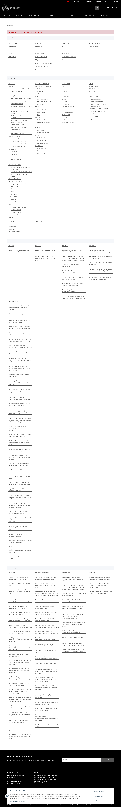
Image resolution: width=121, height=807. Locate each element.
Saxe (38, 114)
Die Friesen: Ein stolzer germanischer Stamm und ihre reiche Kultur (20, 315)
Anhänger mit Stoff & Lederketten (21, 144)
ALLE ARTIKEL (40, 221)
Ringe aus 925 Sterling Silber (19, 207)
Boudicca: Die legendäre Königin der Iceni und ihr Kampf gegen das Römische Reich (19, 428)
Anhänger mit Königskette (18, 139)
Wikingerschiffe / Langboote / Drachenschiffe (19, 128)
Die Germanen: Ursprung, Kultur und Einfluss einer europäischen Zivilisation (20, 334)
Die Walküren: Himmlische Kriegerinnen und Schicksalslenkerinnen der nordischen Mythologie (20, 549)
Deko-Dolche (41, 112)
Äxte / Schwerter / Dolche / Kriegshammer (18, 95)
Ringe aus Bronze (16, 209)
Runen (13, 109)
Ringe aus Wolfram (16, 215)
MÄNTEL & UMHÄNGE (68, 122)
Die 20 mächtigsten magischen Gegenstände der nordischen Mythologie (18, 528)
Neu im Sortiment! (88, 15)
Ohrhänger (14, 199)
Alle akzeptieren (99, 791)
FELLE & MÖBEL (93, 86)
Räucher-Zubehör (96, 99)
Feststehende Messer (43, 122)
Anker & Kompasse (16, 91)
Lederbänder (14, 186)
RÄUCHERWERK (93, 96)
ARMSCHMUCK (13, 149)
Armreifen (14, 154)
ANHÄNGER (12, 86)
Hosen (66, 94)
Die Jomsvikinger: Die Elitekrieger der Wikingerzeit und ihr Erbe (19, 404)
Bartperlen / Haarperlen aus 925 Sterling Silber (20, 168)
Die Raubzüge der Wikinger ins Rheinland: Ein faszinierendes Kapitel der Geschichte (20, 368)
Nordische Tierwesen (17, 103)
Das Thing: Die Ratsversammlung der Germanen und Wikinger (20, 321)
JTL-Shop (112, 804)
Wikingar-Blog (78, 1)
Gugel (66, 109)
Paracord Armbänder (17, 162)
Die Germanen (66, 573)
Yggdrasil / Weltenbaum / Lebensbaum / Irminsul (18, 132)
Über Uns (38, 43)
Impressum (13, 801)
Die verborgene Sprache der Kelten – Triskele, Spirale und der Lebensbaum (73, 251)
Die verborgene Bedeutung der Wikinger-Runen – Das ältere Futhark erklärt (46, 258)
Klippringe (12, 229)
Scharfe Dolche (41, 109)
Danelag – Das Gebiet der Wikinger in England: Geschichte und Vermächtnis (20, 340)
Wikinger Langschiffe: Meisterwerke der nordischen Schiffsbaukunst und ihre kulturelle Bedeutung (20, 420)
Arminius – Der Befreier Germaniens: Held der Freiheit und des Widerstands (20, 327)
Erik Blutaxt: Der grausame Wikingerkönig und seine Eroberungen (20, 398)
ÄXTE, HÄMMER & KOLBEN (43, 86)
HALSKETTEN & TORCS (15, 181)
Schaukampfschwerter (44, 102)
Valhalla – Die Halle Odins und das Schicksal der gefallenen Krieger (19, 251)
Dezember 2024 (13, 301)
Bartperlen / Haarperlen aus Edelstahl (19, 175)
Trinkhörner (94, 114)
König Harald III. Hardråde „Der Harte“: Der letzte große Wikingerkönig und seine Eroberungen (20, 412)
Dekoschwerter (41, 104)
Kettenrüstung (41, 148)
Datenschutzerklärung (37, 760)
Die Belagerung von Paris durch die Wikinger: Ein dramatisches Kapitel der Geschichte (20, 360)
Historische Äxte (42, 89)
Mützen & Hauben (69, 112)
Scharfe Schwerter (42, 99)
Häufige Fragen (39, 53)
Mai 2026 (38, 245)
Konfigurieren (99, 796)
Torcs (12, 191)
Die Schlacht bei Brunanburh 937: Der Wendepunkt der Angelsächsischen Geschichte (20, 391)
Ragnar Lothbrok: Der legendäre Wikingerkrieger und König (18, 512)
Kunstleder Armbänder (17, 157)
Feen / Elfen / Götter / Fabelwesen (21, 98)
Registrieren (88, 1)
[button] (104, 8)
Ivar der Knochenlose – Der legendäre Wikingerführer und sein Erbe (20, 353)
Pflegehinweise (39, 60)
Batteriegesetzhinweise (69, 56)
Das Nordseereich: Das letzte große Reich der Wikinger (19, 375)
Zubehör (66, 104)
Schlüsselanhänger (14, 232)
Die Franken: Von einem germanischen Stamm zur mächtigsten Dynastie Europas (100, 271)
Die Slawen (11, 730)
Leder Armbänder (16, 159)
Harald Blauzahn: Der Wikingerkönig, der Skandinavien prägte (19, 450)
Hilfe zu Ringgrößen (41, 56)
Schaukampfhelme (42, 143)
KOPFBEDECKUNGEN (68, 107)
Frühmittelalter (41, 138)
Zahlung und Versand (41, 66)
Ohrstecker (14, 202)
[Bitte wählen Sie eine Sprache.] (69, 1)
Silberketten (14, 189)
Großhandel (114, 1)
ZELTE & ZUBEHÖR (94, 116)
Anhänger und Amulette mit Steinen (21, 89)
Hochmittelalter (42, 140)
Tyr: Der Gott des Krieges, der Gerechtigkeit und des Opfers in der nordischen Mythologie (19, 505)
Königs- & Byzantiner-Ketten (19, 184)
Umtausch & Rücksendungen (43, 63)
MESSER (37, 117)
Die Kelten (92, 573)
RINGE (10, 204)
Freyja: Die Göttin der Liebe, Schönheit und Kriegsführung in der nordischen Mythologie (20, 519)
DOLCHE (37, 107)
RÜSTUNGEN (39, 145)
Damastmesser (41, 125)
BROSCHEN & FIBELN (15, 178)
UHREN (11, 217)
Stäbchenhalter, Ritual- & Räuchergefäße (98, 105)
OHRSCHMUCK (13, 197)
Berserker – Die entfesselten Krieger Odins (46, 251)
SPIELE (91, 119)
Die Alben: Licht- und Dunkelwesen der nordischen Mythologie (20, 535)
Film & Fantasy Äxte (43, 94)
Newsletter (38, 70)
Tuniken (66, 96)
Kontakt (106, 1)
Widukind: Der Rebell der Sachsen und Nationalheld (100, 263)
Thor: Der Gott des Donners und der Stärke (19, 477)
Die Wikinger (12, 573)
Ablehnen (99, 800)
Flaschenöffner (13, 224)
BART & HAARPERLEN (15, 164)
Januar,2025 (92, 245)
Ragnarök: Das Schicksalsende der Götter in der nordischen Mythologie (19, 483)
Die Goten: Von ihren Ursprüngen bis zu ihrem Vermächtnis (100, 257)
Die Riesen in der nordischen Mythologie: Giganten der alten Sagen (100, 251)
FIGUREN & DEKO (94, 89)
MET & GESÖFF (93, 94)
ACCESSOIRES (66, 114)
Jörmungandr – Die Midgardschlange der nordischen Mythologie (73, 284)
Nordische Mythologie (42, 573)
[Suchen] (97, 8)
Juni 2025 (64, 245)
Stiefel (66, 102)
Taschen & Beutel (69, 120)
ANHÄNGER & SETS (14, 136)
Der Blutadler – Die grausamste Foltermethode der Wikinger (71, 272)
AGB (63, 47)
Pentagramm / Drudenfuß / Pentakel (21, 106)
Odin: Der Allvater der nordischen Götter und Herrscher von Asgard (19, 464)
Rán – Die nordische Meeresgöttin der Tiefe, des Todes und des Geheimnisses (73, 297)
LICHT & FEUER (93, 91)
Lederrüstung (41, 151)
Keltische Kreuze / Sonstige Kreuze (21, 101)
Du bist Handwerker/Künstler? (44, 50)
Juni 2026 (11, 245)
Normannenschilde (43, 133)
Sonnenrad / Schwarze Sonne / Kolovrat (20, 112)
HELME (37, 135)
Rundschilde (41, 130)
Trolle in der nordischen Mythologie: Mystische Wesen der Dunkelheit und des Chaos (20, 497)
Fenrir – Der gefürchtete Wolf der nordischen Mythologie (72, 291)
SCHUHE (64, 99)
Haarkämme (12, 226)
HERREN (64, 91)
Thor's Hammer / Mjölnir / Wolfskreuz (18, 117)
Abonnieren (107, 760)
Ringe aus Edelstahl (16, 212)
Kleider (66, 89)
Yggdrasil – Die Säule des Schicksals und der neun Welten (72, 278)
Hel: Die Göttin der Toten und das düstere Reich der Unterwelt (18, 471)
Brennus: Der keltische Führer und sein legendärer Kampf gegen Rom (20, 435)
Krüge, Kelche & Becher (98, 111)
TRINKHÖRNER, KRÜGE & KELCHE (98, 109)
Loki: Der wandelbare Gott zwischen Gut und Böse (20, 558)
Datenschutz (22, 801)
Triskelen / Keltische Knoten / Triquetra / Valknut (19, 121)
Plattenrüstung (41, 153)
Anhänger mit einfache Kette (19, 141)
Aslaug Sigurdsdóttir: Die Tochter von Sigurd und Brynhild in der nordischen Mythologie (20, 383)
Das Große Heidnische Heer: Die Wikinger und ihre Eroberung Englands (20, 346)
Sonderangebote (103, 15)
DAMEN (64, 86)
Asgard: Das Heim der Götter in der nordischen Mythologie (19, 490)
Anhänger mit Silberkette (18, 146)
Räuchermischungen (97, 102)
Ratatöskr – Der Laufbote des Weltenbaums (70, 265)
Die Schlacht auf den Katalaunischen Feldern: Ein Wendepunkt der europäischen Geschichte (100, 279)
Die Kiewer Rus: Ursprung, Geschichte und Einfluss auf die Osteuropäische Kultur (20, 442)
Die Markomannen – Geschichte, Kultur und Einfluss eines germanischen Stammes (20, 307)
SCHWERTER (39, 96)
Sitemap (64, 50)
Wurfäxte (40, 91)
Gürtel (66, 117)
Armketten (14, 152)
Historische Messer (43, 120)
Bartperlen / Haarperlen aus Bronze (21, 171)
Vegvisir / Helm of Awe (17, 125)
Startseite (98, 1)
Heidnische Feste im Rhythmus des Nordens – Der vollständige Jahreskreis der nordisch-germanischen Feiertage (73, 258)
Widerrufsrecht (66, 60)
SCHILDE (37, 127)
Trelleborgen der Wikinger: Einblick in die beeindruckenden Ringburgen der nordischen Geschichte (20, 457)
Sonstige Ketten (15, 194)
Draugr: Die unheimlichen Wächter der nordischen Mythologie (20, 541)
